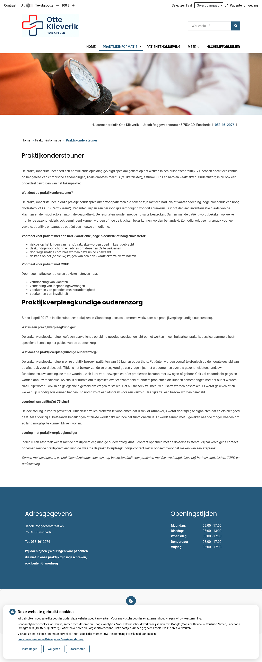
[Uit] (29, 5)
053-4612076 (40, 542)
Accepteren (77, 649)
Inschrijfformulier (223, 47)
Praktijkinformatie (120, 47)
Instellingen (29, 649)
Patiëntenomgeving (164, 47)
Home (91, 47)
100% (65, 5)
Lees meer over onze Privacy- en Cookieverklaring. (51, 639)
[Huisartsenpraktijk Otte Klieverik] (50, 25)
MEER (192, 47)
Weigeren (54, 649)
